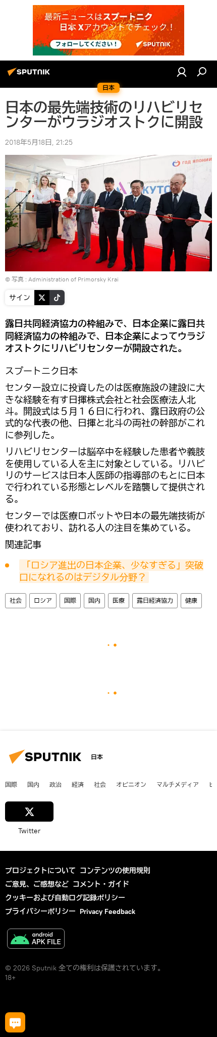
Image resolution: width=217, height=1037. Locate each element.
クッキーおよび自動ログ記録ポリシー (65, 897)
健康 (191, 600)
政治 (55, 784)
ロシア (43, 600)
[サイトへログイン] (182, 72)
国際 (70, 600)
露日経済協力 (155, 600)
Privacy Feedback (107, 911)
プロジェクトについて (40, 870)
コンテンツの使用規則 (115, 870)
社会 (16, 600)
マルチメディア (177, 784)
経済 (78, 784)
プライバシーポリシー (40, 911)
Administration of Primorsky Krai (73, 279)
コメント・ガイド (101, 884)
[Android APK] (36, 940)
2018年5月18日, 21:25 (39, 142)
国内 (94, 600)
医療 (119, 600)
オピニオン (131, 784)
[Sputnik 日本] (30, 75)
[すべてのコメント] (15, 1022)
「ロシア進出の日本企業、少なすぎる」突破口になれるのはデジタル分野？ (111, 571)
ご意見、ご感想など (37, 884)
